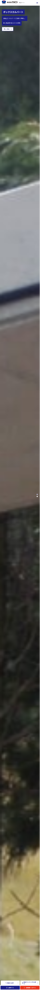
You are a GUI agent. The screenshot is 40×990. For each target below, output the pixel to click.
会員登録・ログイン (31, 987)
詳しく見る (6, 29)
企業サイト (11, 987)
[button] (37, 494)
